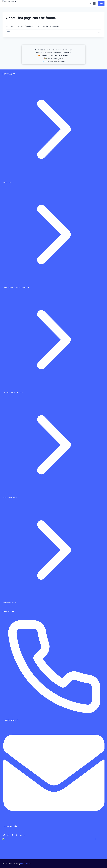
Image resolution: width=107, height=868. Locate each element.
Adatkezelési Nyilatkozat (13, 393)
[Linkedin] (20, 835)
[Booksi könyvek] (11, 3)
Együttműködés (9, 603)
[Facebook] (4, 835)
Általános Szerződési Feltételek (16, 287)
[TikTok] (24, 835)
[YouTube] (8, 835)
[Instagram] (12, 835)
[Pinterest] (16, 835)
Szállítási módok (10, 498)
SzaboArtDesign (25, 864)
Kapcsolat (7, 182)
